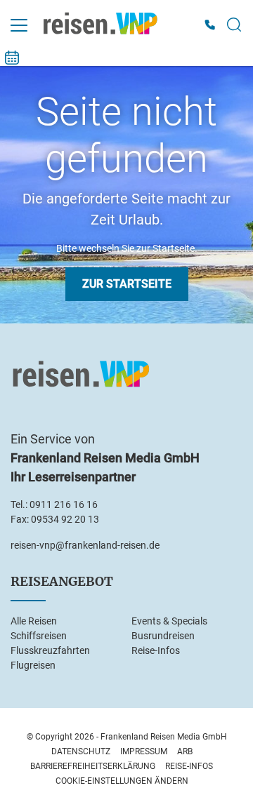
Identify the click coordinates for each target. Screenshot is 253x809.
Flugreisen (33, 665)
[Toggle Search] (234, 24)
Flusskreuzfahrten (50, 650)
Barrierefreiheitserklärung (92, 766)
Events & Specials (169, 621)
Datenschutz (80, 751)
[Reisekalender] (12, 57)
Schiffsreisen (39, 635)
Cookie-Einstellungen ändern (122, 781)
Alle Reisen (34, 621)
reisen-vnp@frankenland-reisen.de (85, 545)
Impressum (143, 751)
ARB (185, 751)
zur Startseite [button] (126, 283)
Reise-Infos (155, 650)
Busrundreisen (163, 635)
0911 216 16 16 (64, 504)
